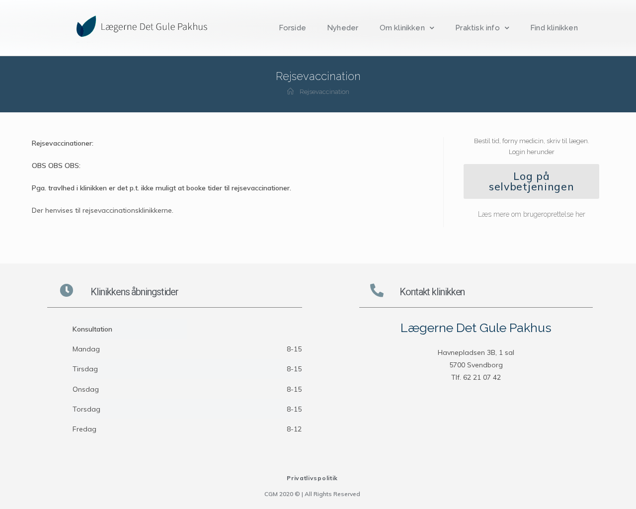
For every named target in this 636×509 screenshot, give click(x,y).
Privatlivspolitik (312, 478)
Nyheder (342, 27)
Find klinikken (554, 27)
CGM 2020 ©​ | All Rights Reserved (312, 494)
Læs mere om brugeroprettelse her (531, 214)
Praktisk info (477, 27)
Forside (292, 27)
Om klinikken (402, 27)
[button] (531, 181)
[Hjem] (290, 91)
